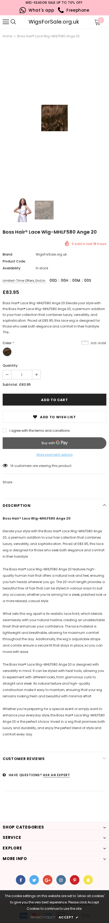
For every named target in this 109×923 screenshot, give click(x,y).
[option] (54, 118)
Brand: (8, 254)
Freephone (76, 10)
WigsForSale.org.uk (54, 21)
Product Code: (14, 261)
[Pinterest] (74, 880)
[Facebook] (20, 880)
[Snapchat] (88, 880)
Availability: (12, 268)
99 (12, 465)
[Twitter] (34, 880)
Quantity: (10, 365)
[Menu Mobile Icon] (6, 22)
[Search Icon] (21, 22)
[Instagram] (61, 880)
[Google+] (47, 880)
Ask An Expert (56, 775)
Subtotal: (10, 384)
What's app (40, 10)
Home (7, 36)
